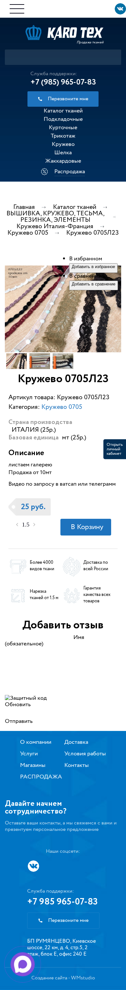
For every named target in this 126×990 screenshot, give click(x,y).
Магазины (33, 765)
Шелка (63, 152)
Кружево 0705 (61, 407)
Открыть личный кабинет (115, 449)
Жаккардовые (63, 161)
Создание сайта (49, 978)
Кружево (63, 144)
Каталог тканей (63, 111)
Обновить (18, 704)
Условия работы (85, 754)
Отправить (19, 721)
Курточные (63, 127)
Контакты (76, 765)
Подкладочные (63, 119)
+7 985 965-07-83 (62, 902)
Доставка (76, 742)
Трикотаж (63, 136)
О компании (35, 742)
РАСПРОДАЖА (41, 777)
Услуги (29, 754)
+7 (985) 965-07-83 (63, 82)
